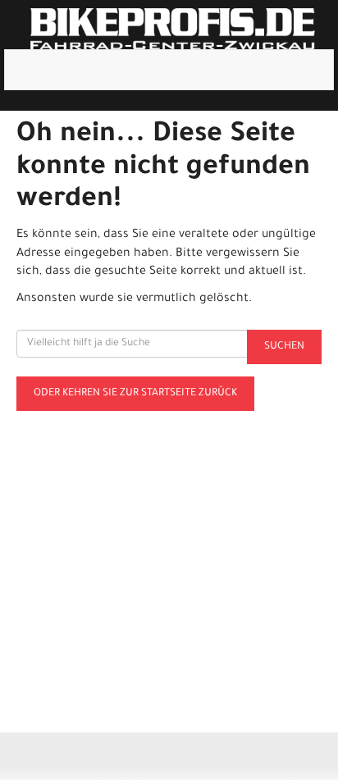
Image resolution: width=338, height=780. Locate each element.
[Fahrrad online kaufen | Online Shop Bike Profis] (172, 28)
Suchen (284, 347)
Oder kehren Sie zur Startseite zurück (135, 393)
